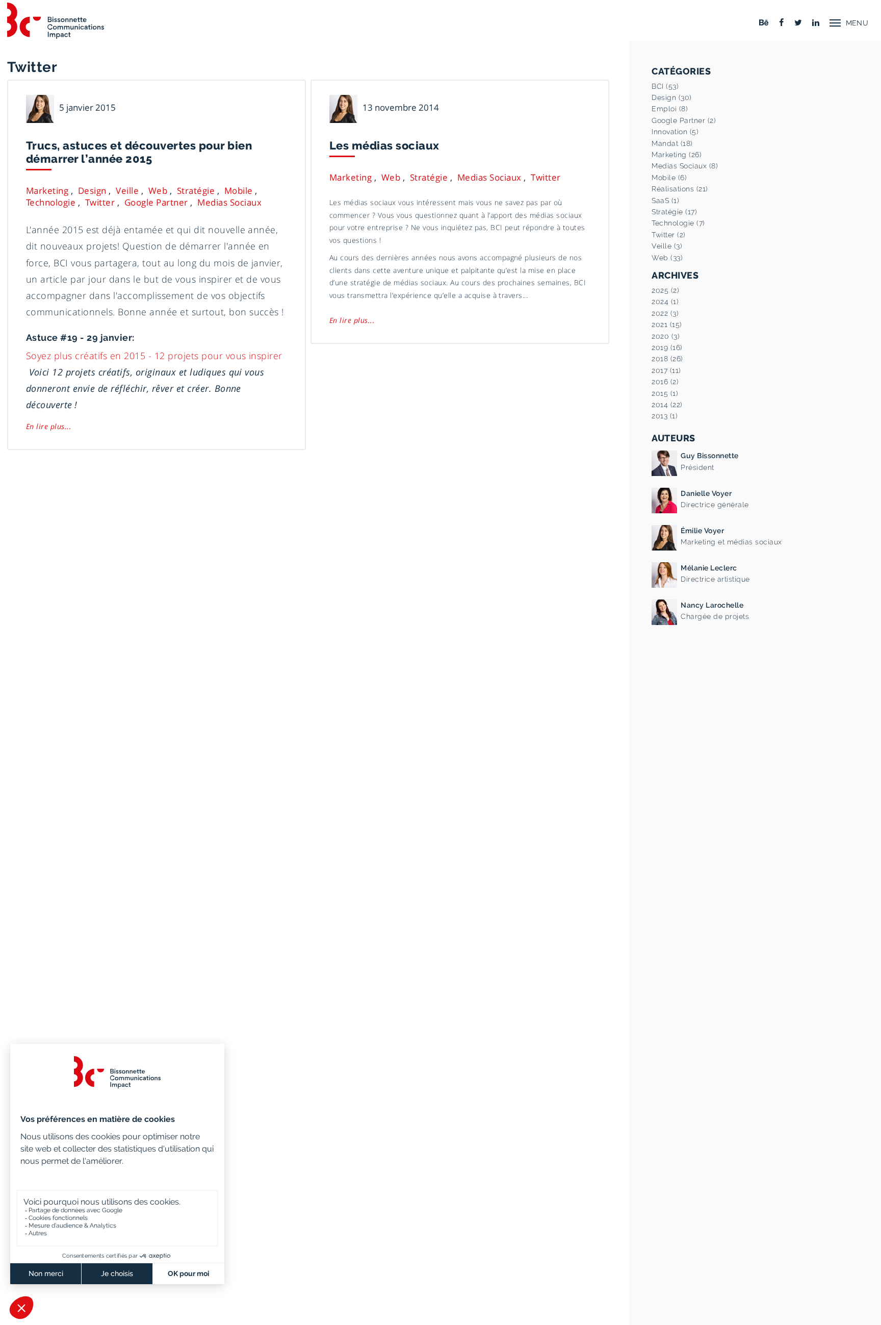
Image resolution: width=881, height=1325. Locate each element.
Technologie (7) (678, 223)
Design (92, 190)
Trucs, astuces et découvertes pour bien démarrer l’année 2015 (139, 152)
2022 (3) (665, 313)
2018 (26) (667, 359)
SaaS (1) (665, 200)
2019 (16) (667, 347)
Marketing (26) (677, 155)
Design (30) (671, 97)
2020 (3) (666, 336)
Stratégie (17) (674, 212)
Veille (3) (667, 246)
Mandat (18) (672, 143)
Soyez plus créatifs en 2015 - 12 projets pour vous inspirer (154, 355)
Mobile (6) (669, 177)
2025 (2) (665, 290)
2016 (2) (665, 382)
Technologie (50, 202)
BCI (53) (665, 86)
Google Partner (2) (684, 120)
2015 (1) (665, 393)
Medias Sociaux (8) (685, 166)
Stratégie (196, 190)
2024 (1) (665, 301)
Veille (127, 190)
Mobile (238, 190)
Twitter (100, 202)
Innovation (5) (675, 132)
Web (157, 190)
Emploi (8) (670, 109)
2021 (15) (667, 324)
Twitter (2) (668, 235)
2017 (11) (666, 370)
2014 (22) (667, 405)
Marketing (47, 190)
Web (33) (667, 258)
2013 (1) (665, 416)
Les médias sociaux (384, 145)
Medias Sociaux (229, 202)
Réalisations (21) (680, 189)
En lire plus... (48, 426)
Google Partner (156, 202)
